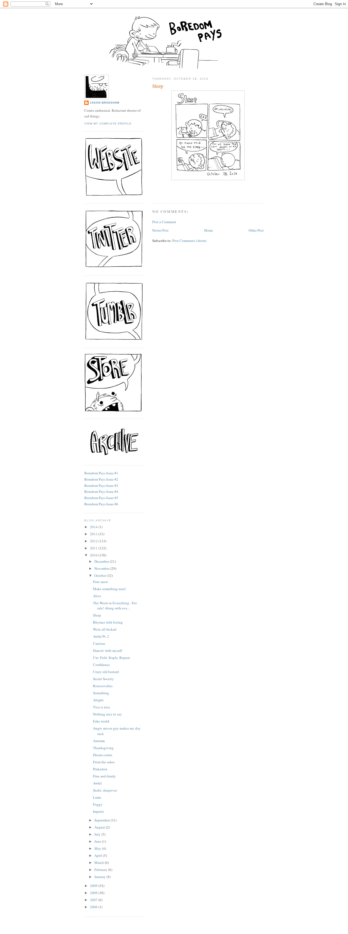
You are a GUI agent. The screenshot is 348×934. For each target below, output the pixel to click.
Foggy (97, 804)
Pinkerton (100, 769)
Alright (98, 700)
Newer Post (160, 230)
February (101, 869)
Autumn (99, 740)
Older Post (256, 230)
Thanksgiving (103, 747)
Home (208, 230)
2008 (94, 892)
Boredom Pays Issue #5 (101, 497)
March (99, 862)
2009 (94, 885)
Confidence (101, 664)
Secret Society (103, 678)
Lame (97, 797)
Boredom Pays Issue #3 (101, 485)
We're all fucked (104, 629)
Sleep (157, 86)
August (100, 827)
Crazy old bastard (106, 671)
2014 (94, 526)
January (100, 876)
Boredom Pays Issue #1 (101, 473)
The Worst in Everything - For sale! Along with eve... (115, 605)
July (97, 834)
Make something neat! (109, 588)
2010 (94, 555)
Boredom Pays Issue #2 (101, 479)
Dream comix (103, 754)
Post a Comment (164, 221)
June (98, 841)
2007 (94, 899)
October (100, 575)
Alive (97, 595)
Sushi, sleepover (105, 790)
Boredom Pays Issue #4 (101, 491)
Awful (97, 783)
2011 (94, 548)
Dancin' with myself (107, 650)
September (102, 820)
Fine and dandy (104, 776)
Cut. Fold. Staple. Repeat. (111, 657)
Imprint (98, 811)
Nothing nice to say (107, 714)
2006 (94, 906)
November (102, 568)
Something (101, 692)
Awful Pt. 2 (101, 636)
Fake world (101, 721)
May (98, 848)
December (102, 561)
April (98, 855)
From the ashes (104, 761)
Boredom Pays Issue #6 (101, 504)
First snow (100, 581)
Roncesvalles (103, 685)
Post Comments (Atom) (189, 240)
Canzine (99, 643)
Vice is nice (101, 707)
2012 (94, 540)
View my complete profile (108, 123)
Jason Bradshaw (104, 102)
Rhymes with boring (108, 622)
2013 (94, 533)
